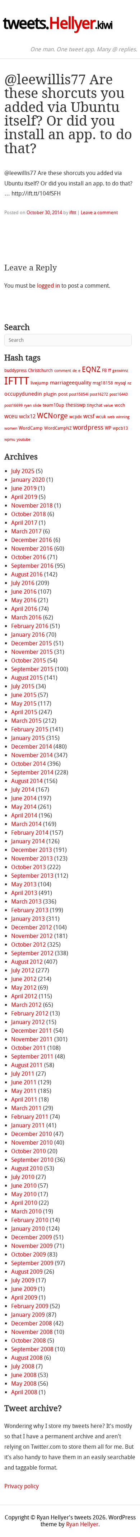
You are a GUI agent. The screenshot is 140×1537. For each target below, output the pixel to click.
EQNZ (91, 369)
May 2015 (24, 703)
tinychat (94, 405)
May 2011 (24, 1091)
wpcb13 (120, 428)
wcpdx (75, 416)
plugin (50, 394)
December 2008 (31, 1323)
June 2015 (24, 695)
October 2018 (28, 514)
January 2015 (28, 738)
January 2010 (28, 1228)
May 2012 (24, 987)
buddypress (15, 370)
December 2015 (31, 643)
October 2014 (28, 763)
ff (109, 370)
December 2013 (31, 850)
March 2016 (26, 617)
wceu (11, 416)
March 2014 (26, 824)
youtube (24, 439)
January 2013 (28, 918)
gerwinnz (120, 370)
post (62, 394)
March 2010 (26, 1211)
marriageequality (70, 382)
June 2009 (24, 1289)
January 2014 (28, 841)
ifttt (72, 212)
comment (62, 370)
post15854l (78, 394)
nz (129, 383)
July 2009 (22, 1280)
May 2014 (24, 806)
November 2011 (32, 1039)
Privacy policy (21, 1486)
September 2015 (32, 669)
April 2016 (24, 608)
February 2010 (29, 1220)
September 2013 (32, 875)
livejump (39, 383)
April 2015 (24, 712)
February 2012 (29, 1013)
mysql (120, 383)
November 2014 (32, 755)
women (10, 428)
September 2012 (32, 953)
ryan (28, 405)
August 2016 (27, 574)
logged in (48, 285)
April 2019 (24, 497)
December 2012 (31, 927)
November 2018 (32, 505)
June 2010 (24, 1185)
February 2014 (29, 832)
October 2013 (28, 867)
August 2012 (27, 961)
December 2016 (31, 540)
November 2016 (32, 548)
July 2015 (22, 686)
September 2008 (32, 1349)
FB (104, 370)
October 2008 (28, 1340)
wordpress (88, 428)
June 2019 (24, 488)
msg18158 (103, 383)
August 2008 (27, 1357)
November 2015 (32, 652)
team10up (53, 405)
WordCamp (31, 428)
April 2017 (24, 522)
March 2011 (26, 1108)
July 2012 (22, 970)
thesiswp (75, 405)
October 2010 (28, 1151)
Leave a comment (99, 212)
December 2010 (31, 1134)
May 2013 (24, 884)
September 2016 (32, 565)
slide (37, 405)
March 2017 (26, 531)
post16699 (13, 405)
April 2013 (24, 893)
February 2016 (29, 626)
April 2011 (24, 1099)
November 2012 (32, 936)
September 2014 (32, 772)
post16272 (99, 394)
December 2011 (31, 1030)
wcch (120, 405)
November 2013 (32, 858)
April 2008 (24, 1392)
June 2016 (24, 591)
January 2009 (28, 1314)
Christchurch (40, 370)
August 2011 (27, 1065)
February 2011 (29, 1116)
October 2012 (28, 944)
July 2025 (22, 471)
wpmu (9, 439)
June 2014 (24, 798)
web (111, 417)
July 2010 (22, 1177)
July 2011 (22, 1073)
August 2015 (27, 677)
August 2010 (27, 1168)
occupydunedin (23, 394)
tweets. (57, 23)
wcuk (101, 416)
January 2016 (28, 634)
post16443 (118, 394)
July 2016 (22, 583)
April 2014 (24, 815)
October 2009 (28, 1254)
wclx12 (27, 416)
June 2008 (24, 1375)
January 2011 (28, 1125)
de (75, 370)
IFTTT (16, 381)
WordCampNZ (57, 428)
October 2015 (28, 660)
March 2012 (26, 1004)
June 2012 (24, 979)
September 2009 (32, 1263)
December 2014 (31, 746)
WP (108, 428)
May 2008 (24, 1383)
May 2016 (24, 600)
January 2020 (28, 479)
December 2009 (31, 1237)
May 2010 (24, 1194)
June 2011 (24, 1082)
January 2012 (28, 1022)
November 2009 (32, 1246)
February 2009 (29, 1306)
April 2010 (24, 1202)
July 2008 (22, 1366)
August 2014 (27, 781)
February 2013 (29, 910)
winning (123, 417)
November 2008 (32, 1332)
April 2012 (24, 996)
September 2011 (32, 1056)
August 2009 (27, 1271)
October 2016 (28, 557)
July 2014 (22, 789)
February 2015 (29, 729)
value (108, 405)
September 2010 (32, 1159)
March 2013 (26, 901)
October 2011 (28, 1048)
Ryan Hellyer (82, 1524)
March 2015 (26, 720)
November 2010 (32, 1142)
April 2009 (24, 1297)
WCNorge (52, 415)
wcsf (88, 416)
